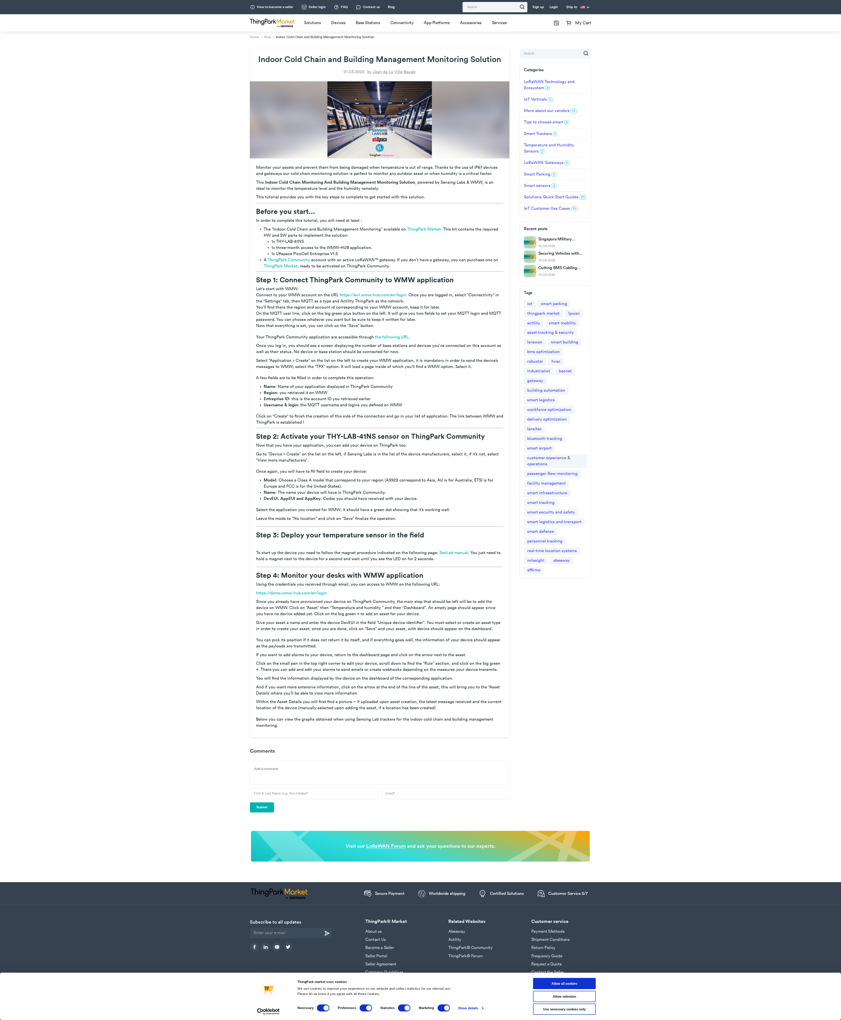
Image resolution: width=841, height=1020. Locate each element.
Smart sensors (539, 186)
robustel (535, 361)
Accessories (471, 23)
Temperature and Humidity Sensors (549, 148)
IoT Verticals (537, 99)
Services (499, 23)
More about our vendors (549, 111)
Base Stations (368, 23)
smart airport (539, 448)
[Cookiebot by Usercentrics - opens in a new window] (268, 1011)
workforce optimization (549, 410)
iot (529, 304)
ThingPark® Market (386, 921)
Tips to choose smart (546, 122)
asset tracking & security (550, 333)
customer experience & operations (548, 461)
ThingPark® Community (470, 948)
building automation (546, 390)
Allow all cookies (564, 983)
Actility (454, 940)
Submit (261, 807)
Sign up (538, 7)
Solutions (312, 23)
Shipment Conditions (550, 940)
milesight (535, 560)
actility (533, 323)
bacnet (565, 371)
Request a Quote (546, 964)
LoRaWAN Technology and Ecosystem (549, 85)
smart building (564, 342)
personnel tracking (544, 541)
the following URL (391, 337)
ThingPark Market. (424, 229)
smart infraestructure (547, 493)
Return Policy (543, 948)
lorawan (534, 342)
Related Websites (467, 921)
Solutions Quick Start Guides (554, 197)
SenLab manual (453, 553)
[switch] (366, 1007)
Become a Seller (379, 948)
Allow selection (564, 996)
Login (553, 7)
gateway (535, 381)
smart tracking (541, 503)
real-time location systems (552, 551)
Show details (468, 1008)
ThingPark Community (289, 260)
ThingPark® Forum (465, 956)
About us (373, 931)
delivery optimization (547, 419)
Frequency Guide (546, 956)
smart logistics (541, 400)
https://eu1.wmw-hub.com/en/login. (373, 295)
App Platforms (437, 23)
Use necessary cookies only (564, 1009)
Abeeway (456, 931)
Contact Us (375, 940)
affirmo (534, 570)
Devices (338, 23)
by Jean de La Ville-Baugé (391, 72)
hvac (555, 361)
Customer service (550, 921)
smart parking (554, 304)
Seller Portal (376, 956)
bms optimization (543, 352)
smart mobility (562, 323)
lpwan (574, 313)
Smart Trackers (540, 134)
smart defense (540, 532)
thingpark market (543, 313)
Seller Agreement (380, 964)
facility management (546, 483)
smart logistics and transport (554, 522)
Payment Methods (547, 931)
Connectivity (402, 23)
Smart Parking (539, 174)
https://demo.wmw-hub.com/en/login (291, 593)
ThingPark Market (280, 266)
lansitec (534, 429)
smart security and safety (551, 512)
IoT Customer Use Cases (550, 208)
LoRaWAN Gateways (546, 163)
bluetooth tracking (544, 439)
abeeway (561, 560)
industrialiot (538, 371)
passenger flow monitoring (552, 474)
